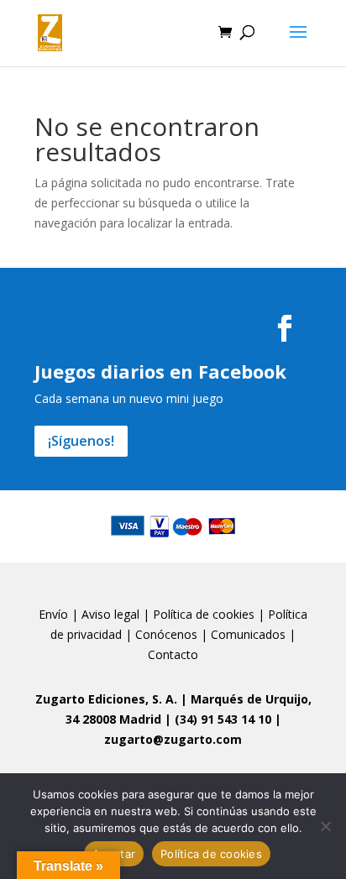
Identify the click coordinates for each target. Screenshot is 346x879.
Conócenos (166, 634)
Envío (53, 614)
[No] (325, 826)
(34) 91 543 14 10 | (228, 719)
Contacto (173, 654)
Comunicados (248, 634)
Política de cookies (203, 614)
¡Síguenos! (81, 441)
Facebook (242, 371)
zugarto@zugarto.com (173, 739)
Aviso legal (110, 614)
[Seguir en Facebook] (285, 328)
